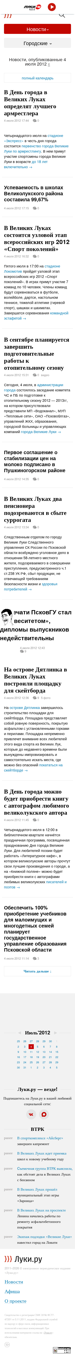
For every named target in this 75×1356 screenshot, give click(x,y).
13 (44, 1052)
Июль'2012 (37, 1032)
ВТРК (37, 1128)
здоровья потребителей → (30, 586)
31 (24, 1067)
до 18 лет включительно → (26, 164)
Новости (36, 28)
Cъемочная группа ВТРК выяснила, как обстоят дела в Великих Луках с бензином (45, 1174)
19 (37, 1057)
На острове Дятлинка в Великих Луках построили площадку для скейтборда (35, 679)
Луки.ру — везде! (37, 1089)
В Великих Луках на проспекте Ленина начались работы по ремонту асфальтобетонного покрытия (41, 1218)
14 (50, 1052)
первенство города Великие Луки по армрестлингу (36, 148)
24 (24, 1062)
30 (50, 1041)
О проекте (15, 1300)
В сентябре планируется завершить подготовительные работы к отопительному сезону (36, 353)
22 (56, 1057)
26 (24, 1041)
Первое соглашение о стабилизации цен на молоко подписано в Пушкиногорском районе (34, 461)
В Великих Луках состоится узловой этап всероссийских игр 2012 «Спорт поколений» (37, 238)
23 (18, 1062)
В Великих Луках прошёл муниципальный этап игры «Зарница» (38, 1195)
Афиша (12, 1290)
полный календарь (37, 77)
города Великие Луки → (41, 431)
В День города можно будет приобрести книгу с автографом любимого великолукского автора (36, 802)
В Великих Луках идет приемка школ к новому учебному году (41, 1155)
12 (37, 1052)
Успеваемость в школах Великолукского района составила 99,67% (33, 193)
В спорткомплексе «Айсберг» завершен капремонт (40, 1140)
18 (31, 1057)
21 (50, 1057)
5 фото (45, 697)
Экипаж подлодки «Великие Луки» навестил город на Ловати (44, 1239)
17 (24, 1057)
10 (24, 1052)
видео (45, 374)
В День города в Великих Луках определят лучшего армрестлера (30, 102)
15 (56, 1052)
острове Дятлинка (25, 707)
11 (31, 1052)
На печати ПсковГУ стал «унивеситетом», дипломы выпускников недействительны (36, 625)
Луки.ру (48, 1332)
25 (18, 1041)
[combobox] (37, 43)
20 (44, 1057)
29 (44, 1041)
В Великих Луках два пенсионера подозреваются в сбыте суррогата (35, 509)
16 (18, 1057)
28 (37, 1041)
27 (31, 1041)
